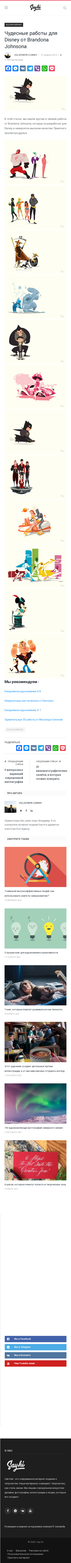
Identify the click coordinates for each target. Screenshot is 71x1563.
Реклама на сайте (38, 1550)
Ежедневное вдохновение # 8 (23, 691)
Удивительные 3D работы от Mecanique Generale (34, 719)
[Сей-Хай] (35, 7)
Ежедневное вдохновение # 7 (23, 710)
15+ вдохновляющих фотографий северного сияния (34, 1127)
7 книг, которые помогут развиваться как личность (33, 1009)
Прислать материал (18, 1557)
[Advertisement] (32, 1274)
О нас (10, 1550)
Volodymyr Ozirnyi (25, 55)
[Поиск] (64, 8)
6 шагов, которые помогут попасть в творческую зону (35, 1184)
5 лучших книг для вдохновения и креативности (31, 952)
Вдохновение (14, 25)
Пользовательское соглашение (25, 1554)
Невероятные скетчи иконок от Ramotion (29, 700)
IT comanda (59, 1526)
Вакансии (21, 1550)
